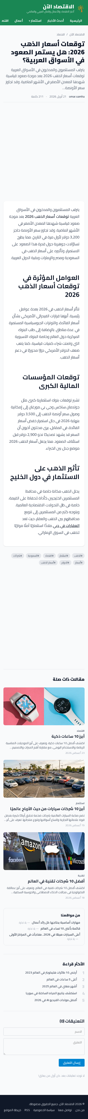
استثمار (35, 20)
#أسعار (78, 562)
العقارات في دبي (66, 525)
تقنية (81, 875)
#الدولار (65, 562)
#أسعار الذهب (48, 562)
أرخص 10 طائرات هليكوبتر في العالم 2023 (51, 973)
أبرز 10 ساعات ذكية (68, 736)
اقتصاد (61, 34)
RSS (27, 1110)
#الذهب (78, 555)
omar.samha (77, 96)
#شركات (17, 555)
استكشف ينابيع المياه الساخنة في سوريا (51, 993)
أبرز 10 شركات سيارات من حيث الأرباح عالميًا (47, 808)
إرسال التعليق (71, 1063)
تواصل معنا (65, 1110)
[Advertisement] (44, 151)
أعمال (19, 20)
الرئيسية (76, 20)
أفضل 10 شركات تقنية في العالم (56, 881)
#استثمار (64, 555)
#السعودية (33, 555)
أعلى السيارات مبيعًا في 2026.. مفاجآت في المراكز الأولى (44, 934)
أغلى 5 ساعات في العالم (62, 979)
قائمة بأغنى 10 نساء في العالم (60, 928)
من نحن (80, 1110)
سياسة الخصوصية (44, 1110)
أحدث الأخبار (55, 20)
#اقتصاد (49, 555)
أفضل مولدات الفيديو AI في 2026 (55, 1000)
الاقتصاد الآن (77, 34)
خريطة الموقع (12, 1110)
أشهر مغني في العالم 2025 (59, 986)
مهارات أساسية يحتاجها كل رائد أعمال (56, 922)
